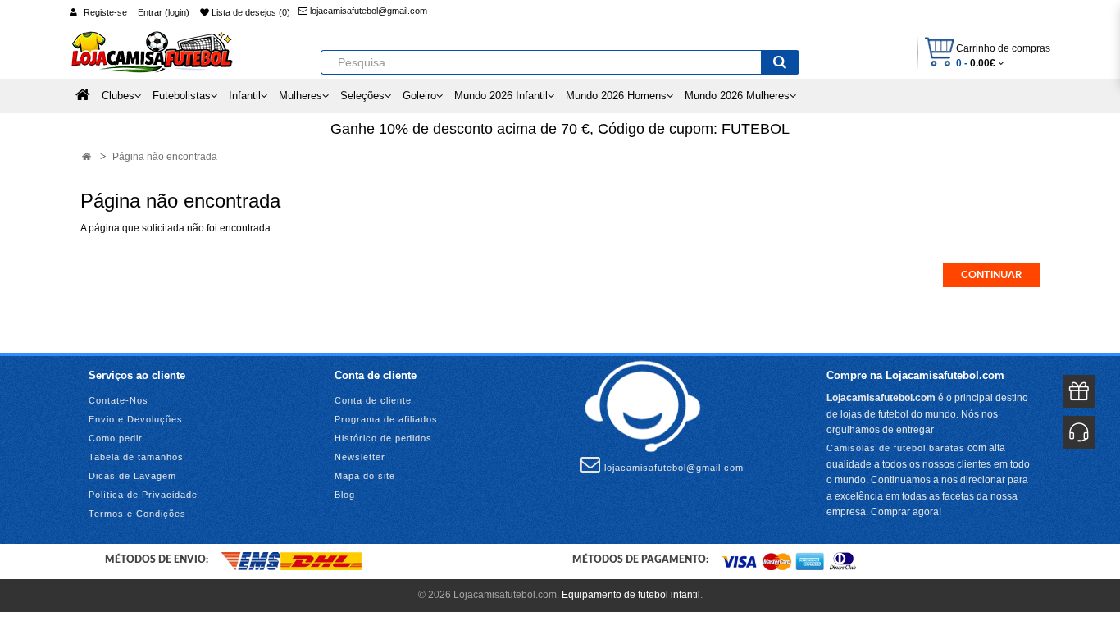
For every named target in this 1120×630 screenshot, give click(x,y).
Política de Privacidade (143, 495)
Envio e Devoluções (136, 419)
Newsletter (360, 457)
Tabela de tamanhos (136, 457)
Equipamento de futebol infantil (631, 594)
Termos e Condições (137, 513)
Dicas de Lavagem (132, 476)
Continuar (991, 274)
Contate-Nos (118, 400)
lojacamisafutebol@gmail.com (367, 11)
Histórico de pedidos (383, 438)
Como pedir (116, 438)
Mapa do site (365, 476)
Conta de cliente (373, 400)
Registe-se (105, 12)
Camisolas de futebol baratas (895, 448)
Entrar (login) (163, 12)
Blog (345, 495)
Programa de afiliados (386, 419)
